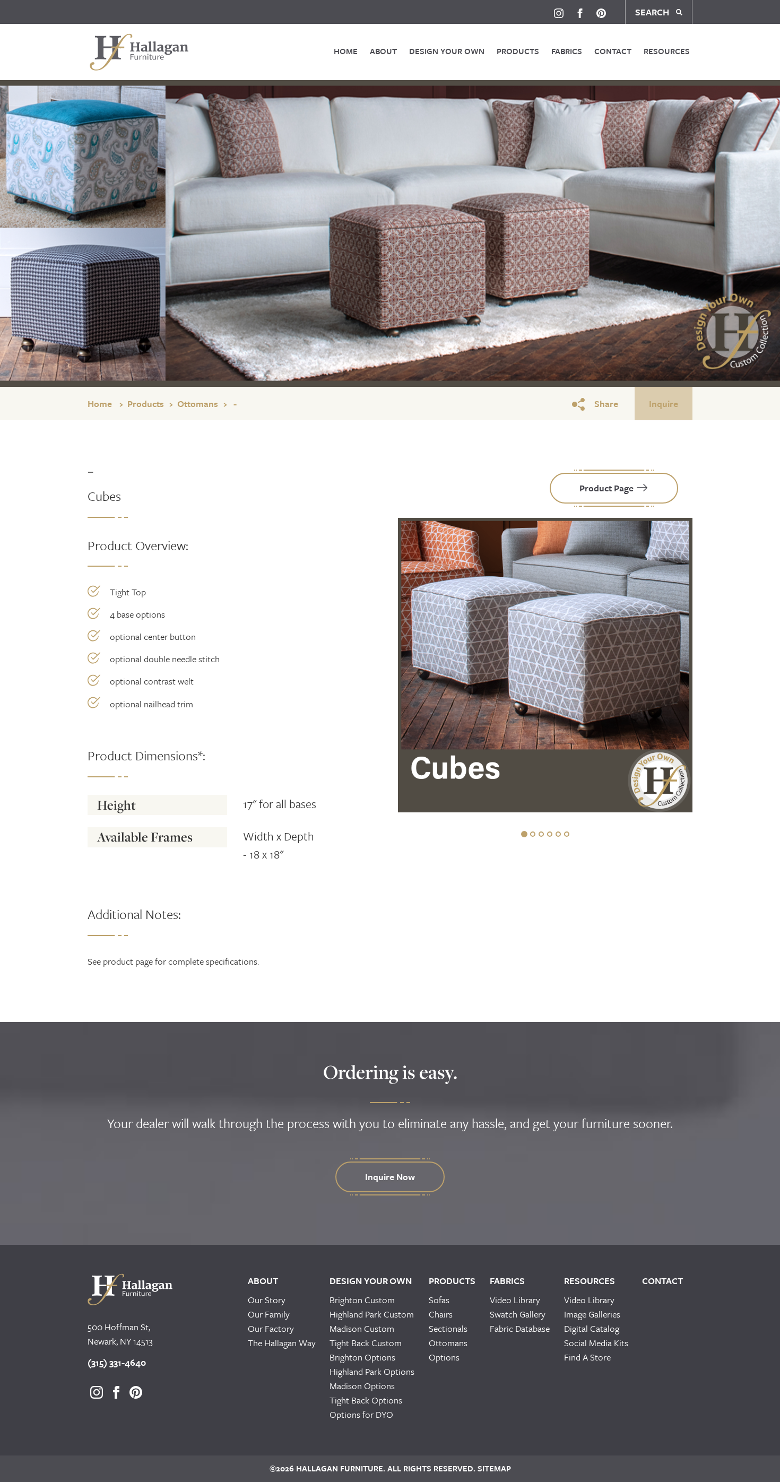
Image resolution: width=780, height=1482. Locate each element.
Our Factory (271, 1328)
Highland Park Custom (372, 1314)
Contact (612, 51)
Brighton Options (362, 1357)
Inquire (663, 403)
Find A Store (587, 1357)
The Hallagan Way (282, 1342)
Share (606, 403)
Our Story (266, 1299)
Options (444, 1357)
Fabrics (566, 51)
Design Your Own (446, 51)
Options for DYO (361, 1414)
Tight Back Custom (366, 1342)
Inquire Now (390, 1176)
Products (518, 51)
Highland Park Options (372, 1371)
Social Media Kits (596, 1342)
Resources (667, 51)
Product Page (607, 488)
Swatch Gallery (517, 1314)
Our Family (269, 1314)
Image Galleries (592, 1314)
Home (346, 51)
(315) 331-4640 (117, 1362)
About (383, 51)
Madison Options (362, 1385)
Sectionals (448, 1328)
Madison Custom (362, 1328)
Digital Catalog (591, 1328)
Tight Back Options (366, 1400)
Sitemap (493, 1468)
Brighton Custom (362, 1299)
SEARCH (653, 12)
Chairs (441, 1314)
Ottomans (197, 403)
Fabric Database (520, 1328)
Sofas (439, 1299)
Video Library (515, 1299)
